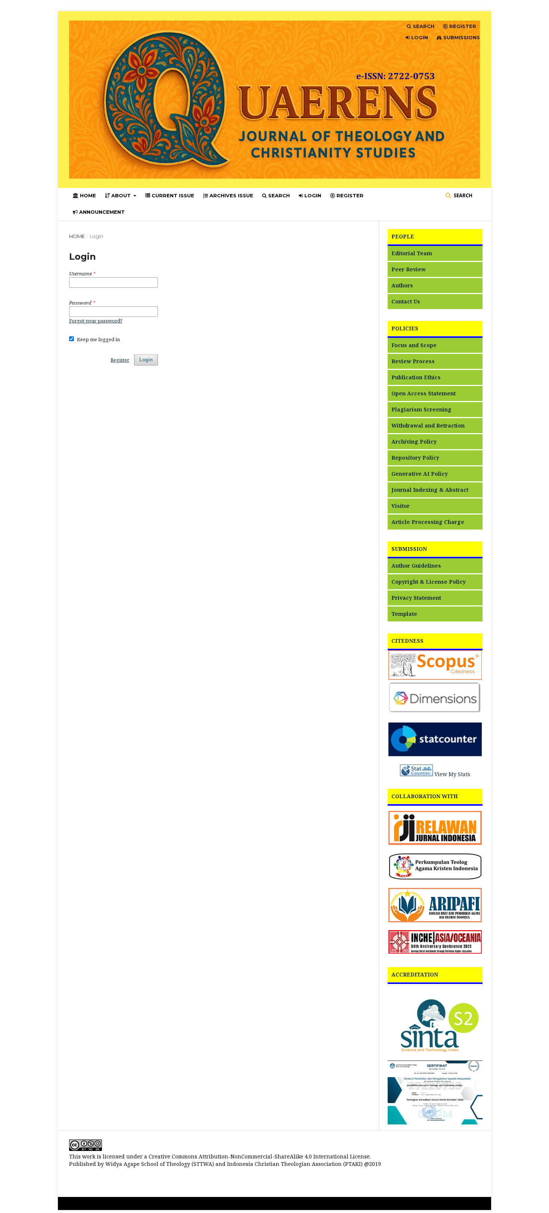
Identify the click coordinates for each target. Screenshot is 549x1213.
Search (278, 195)
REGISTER (349, 195)
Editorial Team (411, 253)
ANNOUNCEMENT (101, 212)
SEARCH (422, 26)
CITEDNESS (407, 640)
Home (77, 236)
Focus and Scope (414, 345)
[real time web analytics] (416, 774)
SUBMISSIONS (461, 37)
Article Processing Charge (427, 521)
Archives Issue (230, 195)
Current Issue (172, 195)
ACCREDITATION (414, 974)
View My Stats (452, 774)
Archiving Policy (414, 441)
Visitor (400, 505)
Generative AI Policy (419, 473)
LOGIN (312, 195)
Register (120, 360)
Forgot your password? (95, 320)
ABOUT (121, 195)
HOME (87, 195)
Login (146, 359)
